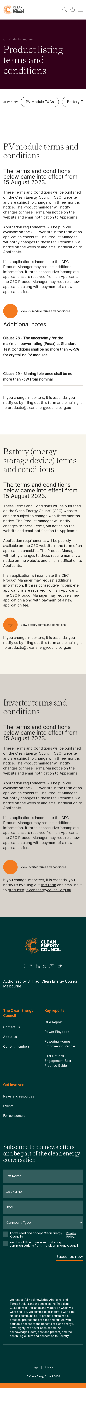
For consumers (14, 1116)
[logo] (14, 10)
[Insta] (30, 966)
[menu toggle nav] (80, 10)
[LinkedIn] (38, 966)
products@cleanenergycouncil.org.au (39, 407)
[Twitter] (44, 966)
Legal (35, 1367)
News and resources (18, 1096)
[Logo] (43, 946)
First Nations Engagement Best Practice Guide (58, 1061)
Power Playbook (57, 1032)
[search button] (64, 9)
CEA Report (54, 1022)
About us (10, 1037)
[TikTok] (59, 966)
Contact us (11, 1027)
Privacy (49, 1367)
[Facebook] (25, 966)
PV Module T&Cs (40, 102)
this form (48, 402)
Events (8, 1106)
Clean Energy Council (41, 1376)
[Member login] (72, 9)
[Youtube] (51, 966)
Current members (16, 1046)
